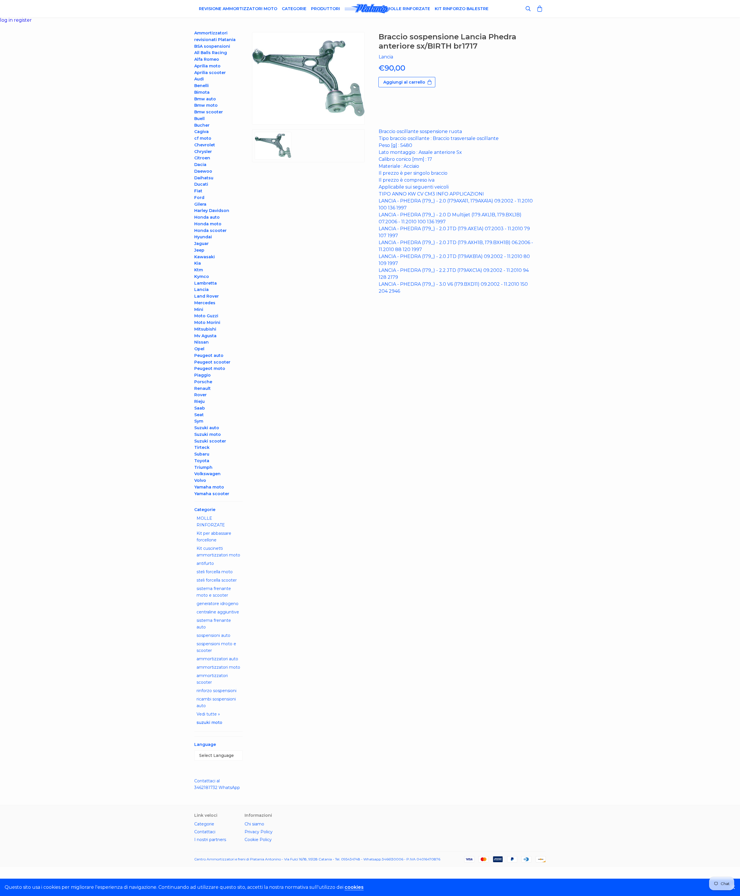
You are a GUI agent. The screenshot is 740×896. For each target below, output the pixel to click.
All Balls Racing (210, 52)
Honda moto (207, 223)
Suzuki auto (206, 427)
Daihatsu (203, 177)
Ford (199, 197)
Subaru (201, 454)
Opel (199, 348)
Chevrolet (204, 145)
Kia (197, 263)
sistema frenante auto (214, 624)
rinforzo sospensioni (216, 690)
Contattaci (204, 831)
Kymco (201, 276)
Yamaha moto (209, 487)
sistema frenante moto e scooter (214, 592)
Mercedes (204, 302)
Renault (202, 388)
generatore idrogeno (217, 603)
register (23, 20)
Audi (199, 79)
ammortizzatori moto (218, 667)
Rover (200, 394)
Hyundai (203, 236)
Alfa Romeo (206, 59)
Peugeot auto (208, 355)
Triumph (203, 467)
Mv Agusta (205, 335)
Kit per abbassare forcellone (214, 537)
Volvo (200, 480)
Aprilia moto (207, 66)
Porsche (203, 381)
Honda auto (207, 217)
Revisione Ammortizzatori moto (238, 8)
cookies (354, 887)
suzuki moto (209, 722)
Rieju (199, 401)
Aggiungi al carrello (404, 82)
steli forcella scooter (217, 580)
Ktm (198, 269)
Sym (198, 421)
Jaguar (201, 243)
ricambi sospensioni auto (216, 702)
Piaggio (202, 375)
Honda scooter (210, 230)
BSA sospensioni (212, 46)
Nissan (201, 342)
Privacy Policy (259, 831)
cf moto (202, 138)
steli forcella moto (215, 571)
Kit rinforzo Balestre (462, 8)
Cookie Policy (258, 839)
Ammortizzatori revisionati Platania (215, 36)
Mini (198, 309)
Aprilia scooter (210, 72)
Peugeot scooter (212, 362)
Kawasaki (204, 256)
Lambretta (205, 283)
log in (7, 20)
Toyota (201, 460)
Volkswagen (207, 473)
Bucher (202, 125)
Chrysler (203, 151)
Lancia (201, 289)
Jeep (199, 250)
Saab (199, 408)
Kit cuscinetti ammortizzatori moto (218, 552)
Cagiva (201, 131)
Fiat (198, 190)
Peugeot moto (209, 368)
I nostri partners (210, 839)
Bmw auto (205, 99)
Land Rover (206, 296)
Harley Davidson (211, 210)
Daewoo (203, 171)
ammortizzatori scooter (212, 679)
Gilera (200, 204)
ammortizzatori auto (217, 658)
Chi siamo (254, 824)
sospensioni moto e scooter (216, 647)
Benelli (201, 85)
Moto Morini (207, 322)
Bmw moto (206, 105)
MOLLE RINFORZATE (211, 522)
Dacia (200, 164)
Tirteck (202, 447)
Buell (199, 118)
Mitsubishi (205, 329)
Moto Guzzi (206, 315)
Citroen (202, 158)
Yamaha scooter (211, 493)
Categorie (294, 8)
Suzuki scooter (210, 441)
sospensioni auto (213, 635)
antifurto (205, 563)
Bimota (202, 92)
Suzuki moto (207, 434)
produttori (325, 8)
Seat (199, 414)
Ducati (201, 184)
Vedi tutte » (208, 714)
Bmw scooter (208, 112)
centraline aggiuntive (218, 612)
